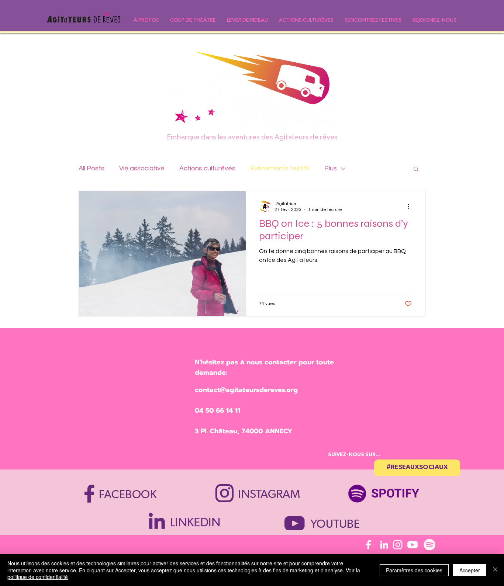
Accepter (469, 570)
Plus (330, 168)
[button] (146, 20)
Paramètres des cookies (414, 570)
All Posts (91, 168)
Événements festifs (280, 168)
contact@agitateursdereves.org (246, 390)
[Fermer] (495, 570)
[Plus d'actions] (410, 206)
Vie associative (142, 168)
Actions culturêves (207, 168)
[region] (388, 490)
